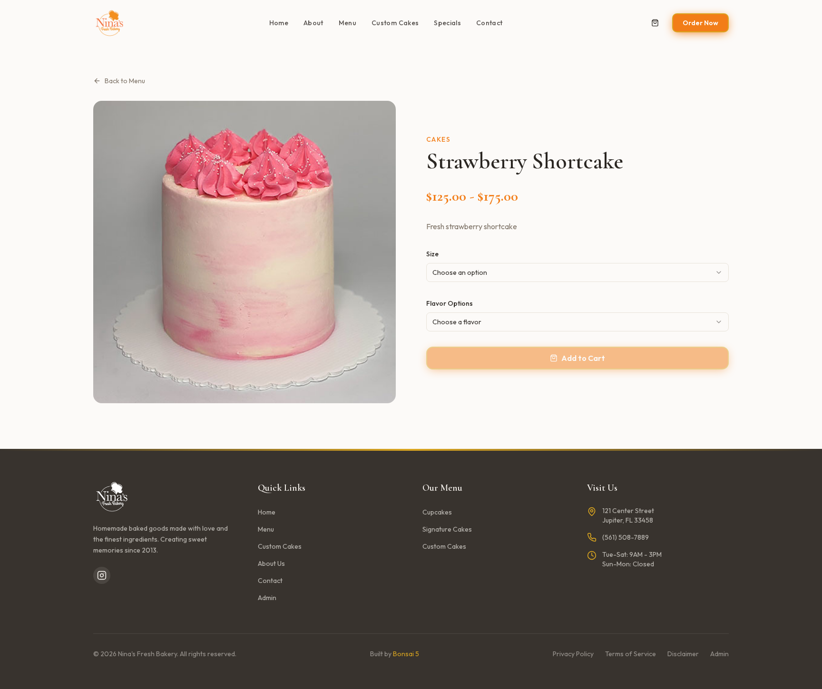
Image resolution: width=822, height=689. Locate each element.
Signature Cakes (447, 529)
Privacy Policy (573, 654)
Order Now (700, 23)
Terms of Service (630, 654)
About (313, 23)
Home (278, 23)
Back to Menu (125, 81)
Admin (267, 597)
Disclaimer (683, 654)
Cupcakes (437, 512)
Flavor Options (449, 303)
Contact (489, 23)
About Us (271, 563)
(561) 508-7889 (625, 537)
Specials (447, 23)
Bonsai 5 (406, 654)
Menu (347, 23)
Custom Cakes (395, 23)
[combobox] (577, 272)
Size (432, 254)
